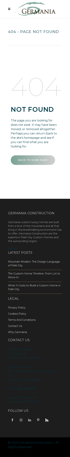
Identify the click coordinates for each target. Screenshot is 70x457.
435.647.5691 (26, 388)
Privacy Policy (16, 307)
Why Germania (17, 332)
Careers (13, 248)
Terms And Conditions (22, 319)
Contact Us (15, 326)
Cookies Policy (17, 313)
